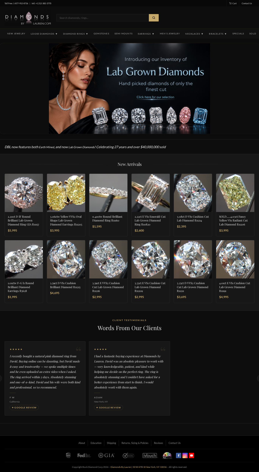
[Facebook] (178, 455)
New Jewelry (16, 33)
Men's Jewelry (170, 33)
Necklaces (194, 33)
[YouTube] (191, 455)
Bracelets (218, 33)
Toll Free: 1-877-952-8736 (16, 3)
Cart (234, 3)
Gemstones (101, 33)
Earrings (146, 33)
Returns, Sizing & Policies (135, 442)
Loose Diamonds (44, 33)
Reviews (158, 442)
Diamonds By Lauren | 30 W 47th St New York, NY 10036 (139, 467)
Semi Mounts (124, 33)
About (81, 442)
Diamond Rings (75, 33)
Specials (238, 33)
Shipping (111, 442)
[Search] (154, 17)
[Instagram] (185, 455)
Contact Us (247, 3)
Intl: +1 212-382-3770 (41, 3)
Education (96, 442)
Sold (252, 33)
